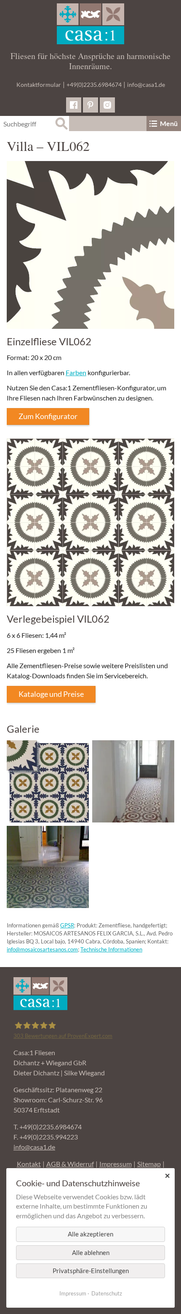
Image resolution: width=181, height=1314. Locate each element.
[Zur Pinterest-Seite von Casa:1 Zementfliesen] (90, 105)
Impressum (115, 1164)
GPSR (67, 925)
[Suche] (61, 123)
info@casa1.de (146, 84)
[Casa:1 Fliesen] (90, 23)
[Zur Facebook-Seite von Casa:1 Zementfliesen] (73, 105)
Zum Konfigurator (48, 416)
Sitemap (149, 1164)
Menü (169, 123)
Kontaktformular (38, 84)
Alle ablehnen (90, 1252)
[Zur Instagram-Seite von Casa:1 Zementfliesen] (107, 105)
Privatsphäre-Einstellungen (91, 1270)
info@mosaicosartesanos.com (42, 949)
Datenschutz (106, 1293)
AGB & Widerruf (70, 1164)
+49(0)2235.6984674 (94, 84)
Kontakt (29, 1164)
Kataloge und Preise (51, 694)
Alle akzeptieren (90, 1234)
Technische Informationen (111, 949)
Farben (76, 372)
